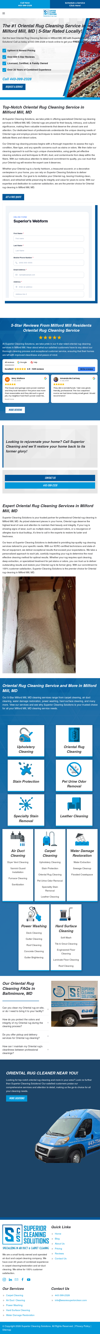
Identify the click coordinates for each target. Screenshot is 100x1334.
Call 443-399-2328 (16, 78)
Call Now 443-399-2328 (25, 4)
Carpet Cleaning (50, 853)
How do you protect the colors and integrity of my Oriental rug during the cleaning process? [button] (22, 1023)
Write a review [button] (86, 369)
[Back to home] (50, 13)
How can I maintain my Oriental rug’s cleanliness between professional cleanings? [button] (22, 1050)
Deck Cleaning (34, 932)
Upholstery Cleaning (26, 749)
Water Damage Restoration (82, 853)
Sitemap (6, 1329)
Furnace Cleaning (18, 878)
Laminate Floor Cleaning (66, 959)
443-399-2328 (50, 485)
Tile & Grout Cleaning (66, 943)
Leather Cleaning (74, 816)
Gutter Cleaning (34, 938)
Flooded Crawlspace (82, 874)
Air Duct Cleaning (18, 853)
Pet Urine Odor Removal (74, 783)
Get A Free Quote (13, 197)
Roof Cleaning (33, 945)
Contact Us (50, 477)
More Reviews (15, 409)
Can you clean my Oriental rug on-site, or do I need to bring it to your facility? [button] (23, 1009)
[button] (3, 13)
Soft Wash (66, 937)
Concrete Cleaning (34, 951)
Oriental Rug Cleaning (74, 749)
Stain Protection (26, 781)
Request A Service (13, 86)
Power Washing (34, 926)
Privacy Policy (82, 1326)
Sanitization (18, 884)
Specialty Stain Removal (26, 818)
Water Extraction (82, 862)
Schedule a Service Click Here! (75, 4)
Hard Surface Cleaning (66, 928)
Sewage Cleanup (82, 868)
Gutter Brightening (33, 957)
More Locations (16, 1098)
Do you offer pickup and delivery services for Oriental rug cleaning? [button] (21, 1036)
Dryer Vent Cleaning (17, 862)
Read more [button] (9, 399)
